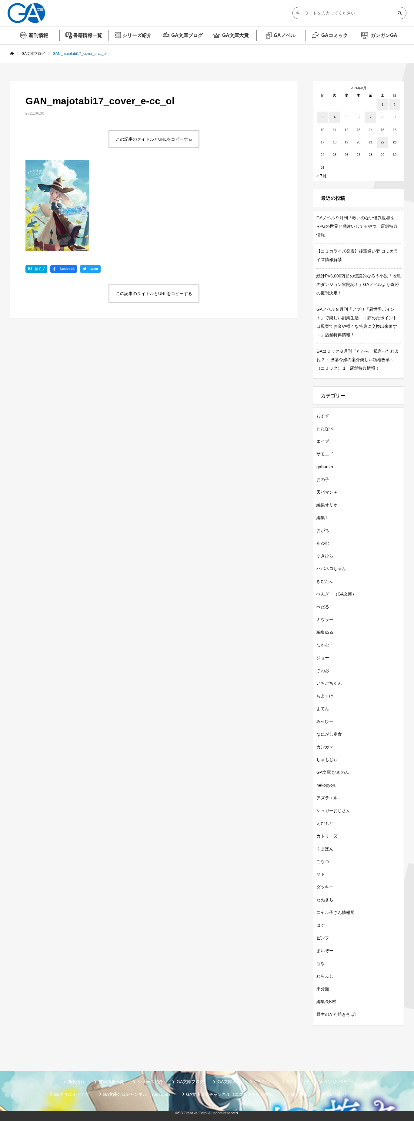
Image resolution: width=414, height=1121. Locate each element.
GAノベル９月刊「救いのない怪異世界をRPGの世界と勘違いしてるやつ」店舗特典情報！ (357, 226)
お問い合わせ (334, 1094)
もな (320, 963)
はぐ (320, 925)
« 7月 (321, 175)
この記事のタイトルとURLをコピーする (154, 139)
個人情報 (299, 1094)
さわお (322, 670)
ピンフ (322, 937)
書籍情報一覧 (87, 35)
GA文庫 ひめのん (332, 772)
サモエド (324, 453)
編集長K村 (326, 1001)
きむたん (324, 581)
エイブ (322, 441)
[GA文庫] (26, 13)
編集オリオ (327, 504)
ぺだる (322, 606)
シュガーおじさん (333, 810)
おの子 (322, 479)
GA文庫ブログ (187, 35)
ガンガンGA (384, 35)
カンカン (324, 746)
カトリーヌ (327, 836)
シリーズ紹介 (137, 35)
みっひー (324, 721)
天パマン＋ (327, 492)
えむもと (324, 823)
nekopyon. (326, 785)
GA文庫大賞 (235, 35)
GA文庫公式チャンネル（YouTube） (137, 1094)
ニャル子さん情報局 (335, 912)
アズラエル (327, 797)
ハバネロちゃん (331, 568)
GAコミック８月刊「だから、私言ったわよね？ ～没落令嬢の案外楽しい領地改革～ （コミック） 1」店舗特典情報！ (357, 360)
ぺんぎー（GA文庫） (336, 594)
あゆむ (322, 543)
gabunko (324, 466)
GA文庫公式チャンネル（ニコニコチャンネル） (231, 1094)
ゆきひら (324, 555)
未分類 (322, 988)
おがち (322, 530)
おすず (322, 415)
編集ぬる (324, 632)
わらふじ (324, 976)
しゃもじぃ (327, 759)
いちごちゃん (329, 683)
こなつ (322, 861)
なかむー (324, 645)
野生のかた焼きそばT (336, 1014)
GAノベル (284, 35)
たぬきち (324, 899)
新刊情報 (38, 35)
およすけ (324, 695)
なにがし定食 (329, 734)
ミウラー (324, 619)
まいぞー (324, 950)
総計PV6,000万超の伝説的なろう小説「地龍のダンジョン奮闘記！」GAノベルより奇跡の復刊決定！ (358, 284)
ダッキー (324, 886)
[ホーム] (12, 54)
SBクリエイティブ (71, 1094)
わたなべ (324, 428)
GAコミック (334, 35)
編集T (322, 517)
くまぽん (324, 848)
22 (382, 142)
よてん (322, 708)
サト (320, 874)
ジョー (322, 657)
